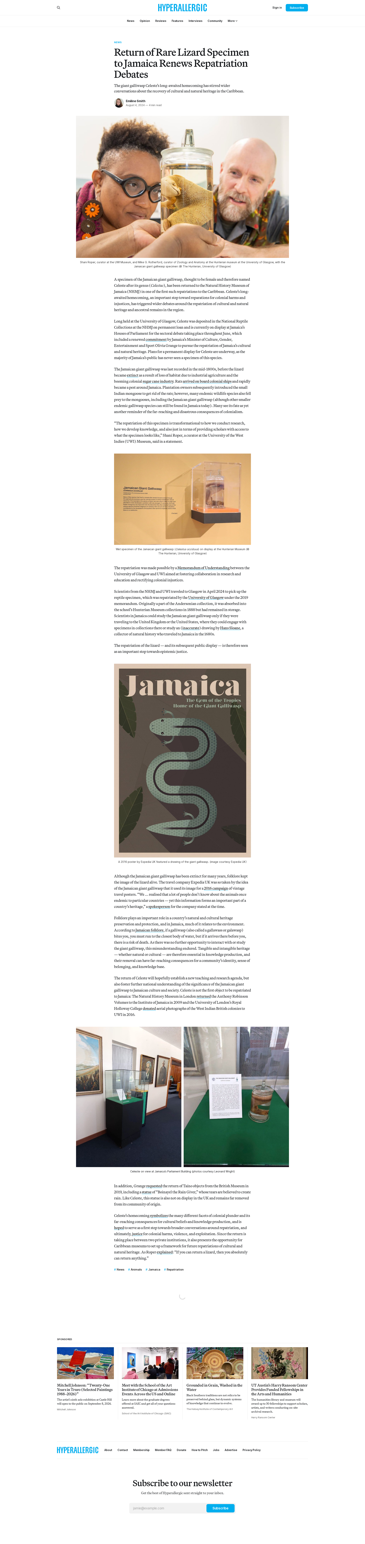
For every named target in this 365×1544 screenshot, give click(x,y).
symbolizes (159, 1215)
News (118, 42)
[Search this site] (58, 8)
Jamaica (154, 1269)
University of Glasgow (206, 597)
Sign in (277, 7)
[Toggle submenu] (236, 21)
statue (147, 1192)
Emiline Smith (135, 101)
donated (149, 1008)
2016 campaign (216, 888)
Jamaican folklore (149, 930)
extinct (132, 375)
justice (137, 1233)
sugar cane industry (158, 381)
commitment (156, 339)
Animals (136, 1269)
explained (165, 1252)
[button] (231, 20)
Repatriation (175, 1269)
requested (154, 1185)
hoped (119, 1227)
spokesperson (159, 906)
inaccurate (190, 627)
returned (204, 996)
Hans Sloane (230, 627)
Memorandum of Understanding (203, 567)
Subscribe (297, 8)
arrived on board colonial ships (207, 381)
